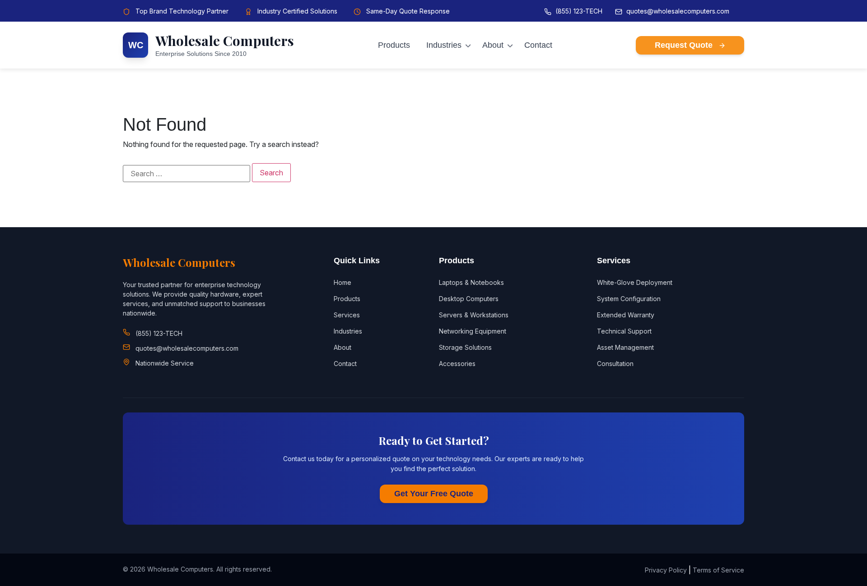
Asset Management (625, 347)
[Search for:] (186, 173)
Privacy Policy (666, 570)
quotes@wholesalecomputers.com (677, 11)
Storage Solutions (465, 347)
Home (342, 282)
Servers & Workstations (473, 315)
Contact (538, 45)
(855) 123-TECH (578, 11)
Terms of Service (718, 570)
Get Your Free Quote (433, 493)
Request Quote (685, 45)
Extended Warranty (625, 315)
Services (347, 315)
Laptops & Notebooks (471, 282)
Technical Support (624, 331)
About (492, 45)
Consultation (615, 363)
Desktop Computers (469, 298)
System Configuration (629, 298)
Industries (443, 45)
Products (394, 45)
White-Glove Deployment (634, 282)
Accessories (457, 363)
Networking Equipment (472, 331)
